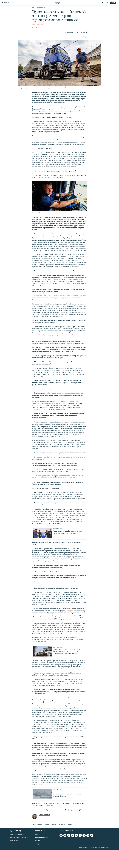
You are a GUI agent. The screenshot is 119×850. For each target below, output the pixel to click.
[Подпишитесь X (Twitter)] (68, 835)
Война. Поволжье (38, 8)
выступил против (47, 617)
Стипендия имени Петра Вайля (19, 837)
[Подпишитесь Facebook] (64, 835)
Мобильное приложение (17, 834)
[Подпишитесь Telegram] (76, 835)
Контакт (12, 844)
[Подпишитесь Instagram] (80, 835)
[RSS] (84, 835)
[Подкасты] (87, 835)
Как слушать (38, 834)
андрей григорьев (37, 24)
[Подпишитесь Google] (61, 835)
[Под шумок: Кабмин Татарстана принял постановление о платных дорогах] (42, 533)
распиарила (69, 611)
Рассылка (37, 840)
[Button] (69, 32)
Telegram (57, 803)
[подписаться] (91, 835)
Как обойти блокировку (41, 837)
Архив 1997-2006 (14, 840)
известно (35, 615)
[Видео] (102, 3)
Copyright (37, 844)
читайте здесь (49, 805)
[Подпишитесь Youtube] (72, 835)
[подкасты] (107, 3)
